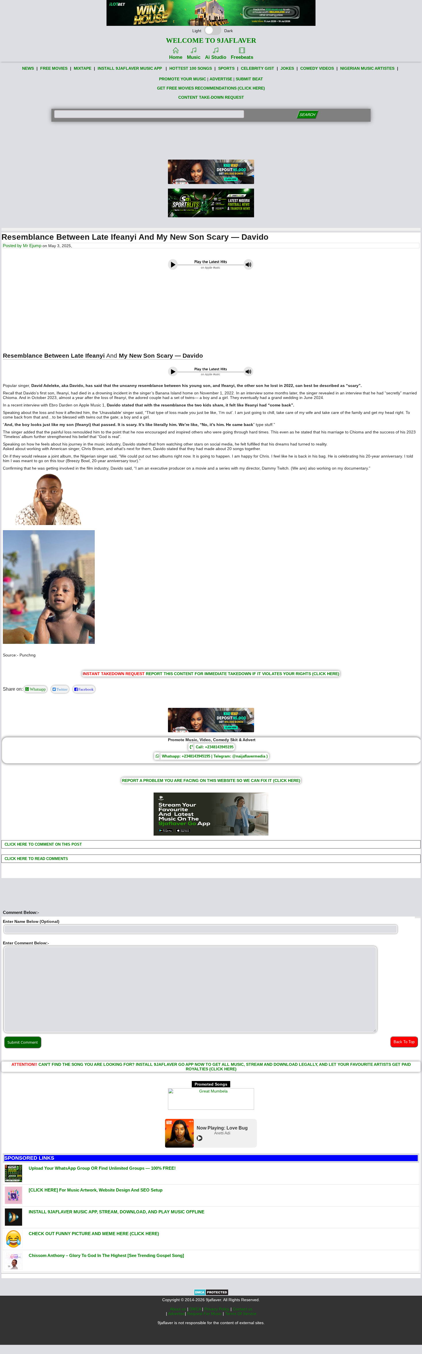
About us (178, 1309)
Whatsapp (37, 689)
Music (193, 57)
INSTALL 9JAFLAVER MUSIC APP (130, 68)
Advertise (176, 1313)
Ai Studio (215, 57)
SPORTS (226, 68)
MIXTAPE (82, 68)
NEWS (28, 68)
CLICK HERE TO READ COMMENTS (35, 859)
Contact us (242, 1309)
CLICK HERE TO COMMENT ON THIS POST (42, 844)
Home (175, 57)
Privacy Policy (217, 1309)
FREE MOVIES (53, 68)
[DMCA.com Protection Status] (211, 1294)
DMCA (195, 1309)
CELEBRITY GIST (257, 68)
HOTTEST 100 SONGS (190, 68)
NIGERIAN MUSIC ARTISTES (367, 68)
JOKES (287, 68)
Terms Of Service (240, 1313)
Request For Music (205, 1313)
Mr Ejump (32, 245)
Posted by (13, 245)
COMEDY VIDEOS (317, 68)
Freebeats (242, 57)
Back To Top (404, 1042)
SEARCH (307, 115)
